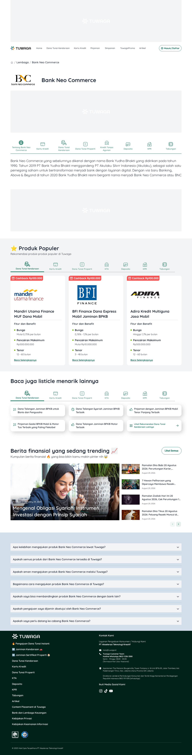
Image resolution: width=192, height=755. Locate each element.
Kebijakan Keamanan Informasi (30, 724)
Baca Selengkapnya (25, 360)
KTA (14, 678)
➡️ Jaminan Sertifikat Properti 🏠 (31, 654)
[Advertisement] (96, 21)
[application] (100, 48)
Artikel (142, 48)
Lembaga (22, 62)
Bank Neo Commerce (45, 62)
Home (39, 48)
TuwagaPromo (127, 48)
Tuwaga (17, 501)
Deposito (17, 683)
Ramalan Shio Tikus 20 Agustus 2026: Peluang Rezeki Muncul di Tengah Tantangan (159, 514)
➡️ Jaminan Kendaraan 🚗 (27, 649)
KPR (14, 689)
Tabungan (17, 695)
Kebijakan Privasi (22, 718)
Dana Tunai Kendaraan (58, 48)
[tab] (27, 266)
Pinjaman (95, 48)
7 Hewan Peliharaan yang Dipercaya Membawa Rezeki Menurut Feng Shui (158, 484)
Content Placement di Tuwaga (29, 706)
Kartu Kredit (80, 48)
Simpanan (110, 48)
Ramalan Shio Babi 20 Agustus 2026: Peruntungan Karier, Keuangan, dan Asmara (159, 468)
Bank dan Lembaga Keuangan (29, 712)
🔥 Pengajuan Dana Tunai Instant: (31, 643)
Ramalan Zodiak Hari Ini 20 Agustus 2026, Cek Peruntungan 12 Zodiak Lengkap (161, 499)
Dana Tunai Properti (23, 672)
